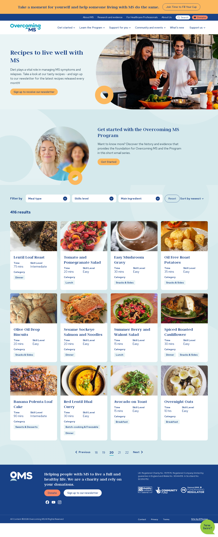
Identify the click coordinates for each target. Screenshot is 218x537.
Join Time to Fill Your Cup (181, 7)
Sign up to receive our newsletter (34, 92)
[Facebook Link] (47, 502)
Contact (142, 519)
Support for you (118, 27)
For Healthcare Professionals (142, 17)
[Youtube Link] (53, 502)
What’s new (177, 27)
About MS (88, 17)
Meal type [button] (35, 198)
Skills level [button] (82, 198)
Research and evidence (110, 17)
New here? (207, 527)
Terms (166, 519)
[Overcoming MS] (25, 27)
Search (184, 17)
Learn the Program (90, 27)
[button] (82, 452)
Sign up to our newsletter (82, 493)
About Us (167, 17)
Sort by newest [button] (190, 198)
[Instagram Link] (59, 502)
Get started (64, 27)
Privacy (154, 519)
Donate (201, 17)
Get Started (108, 162)
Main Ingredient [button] (131, 198)
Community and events (149, 27)
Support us (196, 27)
